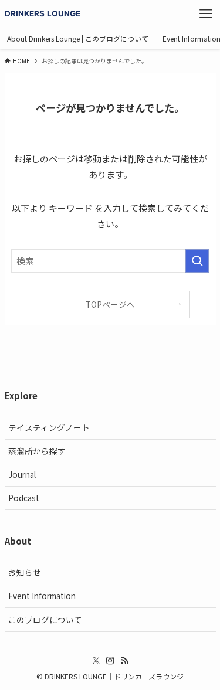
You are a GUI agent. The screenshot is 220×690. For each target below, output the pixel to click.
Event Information (42, 595)
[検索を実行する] (197, 261)
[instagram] (110, 660)
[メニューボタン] (206, 14)
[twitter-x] (96, 660)
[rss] (124, 660)
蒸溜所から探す (37, 451)
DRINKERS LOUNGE (43, 13)
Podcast (23, 498)
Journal (22, 474)
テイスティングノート (49, 427)
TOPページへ (110, 304)
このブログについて (45, 620)
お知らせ (24, 572)
